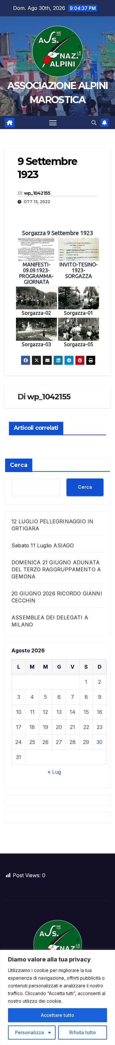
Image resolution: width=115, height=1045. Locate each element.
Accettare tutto (57, 1015)
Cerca (18, 465)
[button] (93, 122)
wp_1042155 (37, 193)
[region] (57, 997)
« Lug (54, 772)
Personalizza (29, 1032)
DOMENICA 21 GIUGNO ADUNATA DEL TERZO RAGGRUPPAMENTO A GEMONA (56, 569)
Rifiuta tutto (82, 1032)
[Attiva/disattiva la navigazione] (53, 122)
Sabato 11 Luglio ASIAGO (43, 545)
